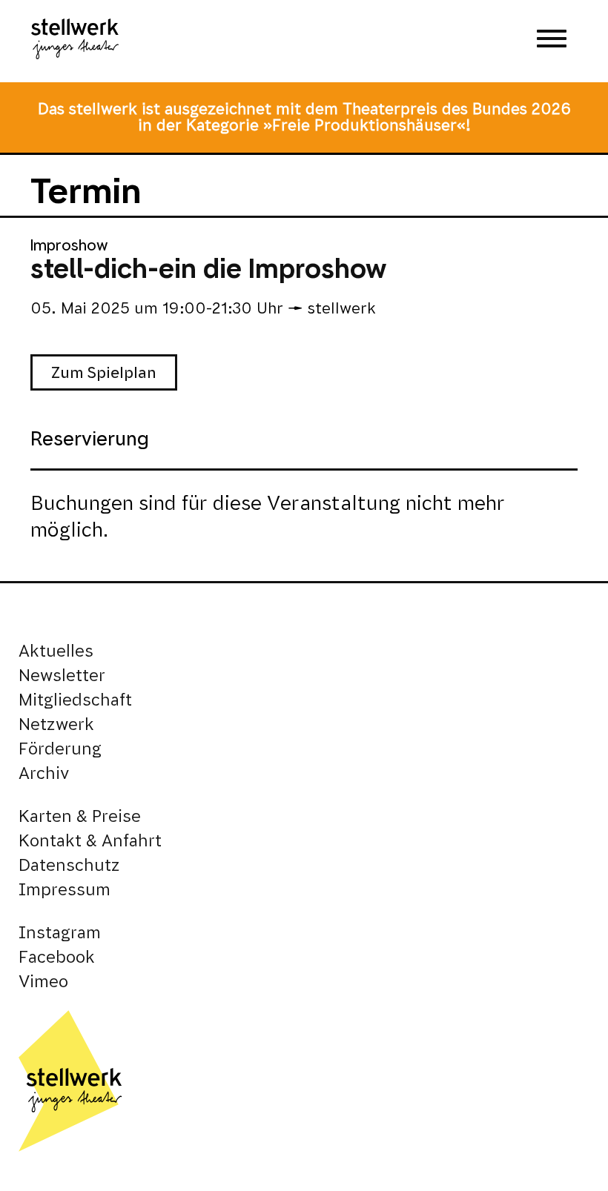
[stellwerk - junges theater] (74, 41)
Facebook (57, 957)
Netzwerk (56, 724)
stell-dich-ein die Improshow (208, 268)
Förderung (60, 749)
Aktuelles (56, 651)
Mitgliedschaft (75, 700)
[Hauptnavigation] (552, 41)
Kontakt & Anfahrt (90, 841)
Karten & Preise (80, 816)
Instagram (60, 932)
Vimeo (43, 981)
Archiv (44, 773)
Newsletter (62, 675)
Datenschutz (69, 865)
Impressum (64, 889)
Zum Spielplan (103, 372)
